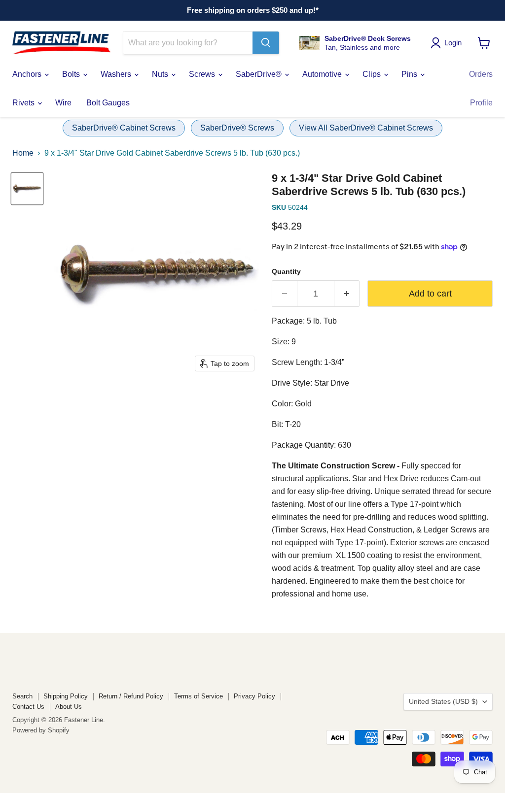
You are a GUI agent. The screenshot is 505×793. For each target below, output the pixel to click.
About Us (68, 706)
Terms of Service (198, 696)
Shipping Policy (65, 696)
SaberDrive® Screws (237, 128)
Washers (117, 74)
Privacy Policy (254, 696)
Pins (410, 74)
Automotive (323, 74)
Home (23, 153)
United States (443, 701)
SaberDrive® (260, 74)
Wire (63, 103)
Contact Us (28, 706)
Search (22, 696)
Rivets (24, 103)
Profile (481, 103)
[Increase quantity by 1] (347, 293)
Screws (203, 74)
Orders (481, 74)
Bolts (72, 74)
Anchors (27, 74)
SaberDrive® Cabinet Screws (124, 128)
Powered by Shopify (41, 730)
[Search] (265, 43)
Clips (372, 74)
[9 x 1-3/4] (27, 188)
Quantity (286, 271)
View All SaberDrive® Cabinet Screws (366, 128)
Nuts (161, 74)
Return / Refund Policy (131, 696)
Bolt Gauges (108, 103)
